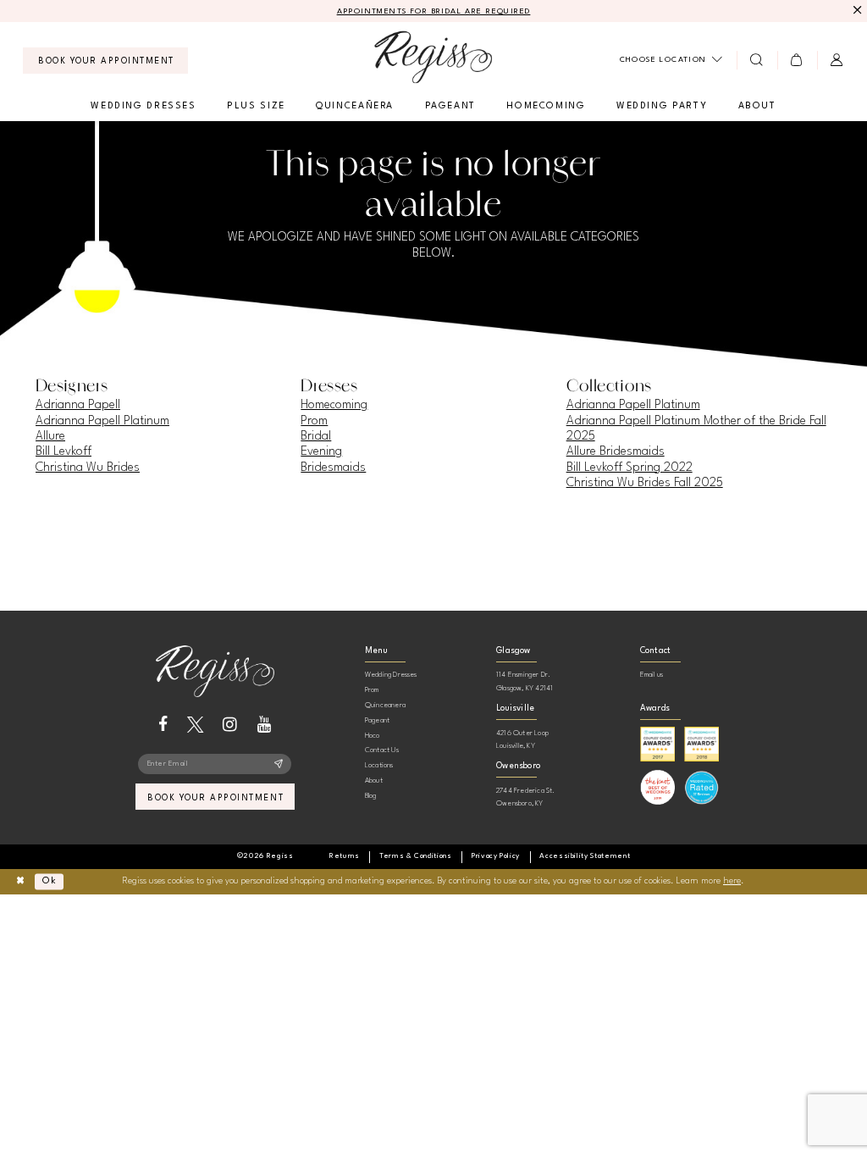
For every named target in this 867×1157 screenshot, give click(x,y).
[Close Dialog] (20, 882)
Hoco (372, 735)
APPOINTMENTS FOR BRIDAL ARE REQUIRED (434, 11)
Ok (49, 881)
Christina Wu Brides (88, 467)
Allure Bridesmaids (615, 451)
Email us (652, 674)
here (732, 881)
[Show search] (756, 60)
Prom (314, 421)
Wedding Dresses (391, 674)
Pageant (377, 720)
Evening (321, 451)
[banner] (433, 57)
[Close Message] (856, 10)
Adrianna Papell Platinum (102, 421)
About (374, 780)
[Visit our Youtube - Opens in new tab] (264, 725)
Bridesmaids (333, 467)
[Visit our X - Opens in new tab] (195, 725)
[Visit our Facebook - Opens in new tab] (163, 725)
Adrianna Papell (78, 405)
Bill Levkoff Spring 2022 (629, 467)
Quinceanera (385, 705)
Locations (379, 765)
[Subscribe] (279, 764)
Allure (50, 436)
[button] (797, 60)
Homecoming (334, 405)
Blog (371, 796)
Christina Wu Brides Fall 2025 (644, 483)
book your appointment (215, 798)
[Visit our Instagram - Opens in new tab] (230, 725)
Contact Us (382, 750)
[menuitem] (105, 60)
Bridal (316, 436)
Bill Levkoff (63, 451)
